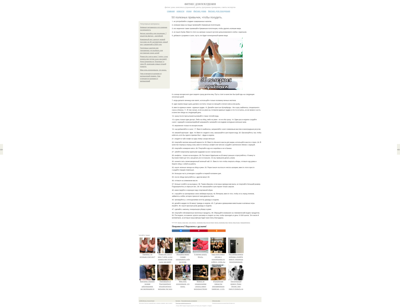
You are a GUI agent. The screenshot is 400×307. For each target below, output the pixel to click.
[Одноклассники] (217, 230)
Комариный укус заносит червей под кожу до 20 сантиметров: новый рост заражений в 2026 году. (154, 42)
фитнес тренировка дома (221, 222)
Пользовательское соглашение (189, 300)
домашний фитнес (245, 222)
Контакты (178, 300)
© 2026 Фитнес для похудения (146, 300)
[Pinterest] (199, 230)
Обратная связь (216, 300)
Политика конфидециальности (183, 303)
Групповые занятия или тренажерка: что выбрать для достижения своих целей (151, 50)
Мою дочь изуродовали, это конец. (153, 70)
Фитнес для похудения (200, 4)
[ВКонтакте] (181, 230)
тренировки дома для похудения (205, 222)
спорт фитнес (192, 222)
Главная (171, 10)
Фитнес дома (199, 10)
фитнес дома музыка (234, 222)
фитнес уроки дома (183, 222)
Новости (180, 10)
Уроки (189, 10)
